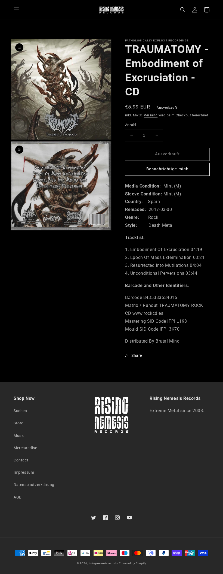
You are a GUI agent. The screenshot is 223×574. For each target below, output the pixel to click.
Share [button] (136, 355)
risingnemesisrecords (103, 563)
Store (18, 423)
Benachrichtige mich (167, 169)
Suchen (20, 411)
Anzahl (130, 125)
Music (19, 435)
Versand (150, 115)
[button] (16, 10)
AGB (18, 497)
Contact (21, 460)
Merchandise (25, 448)
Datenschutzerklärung (34, 484)
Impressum (24, 472)
